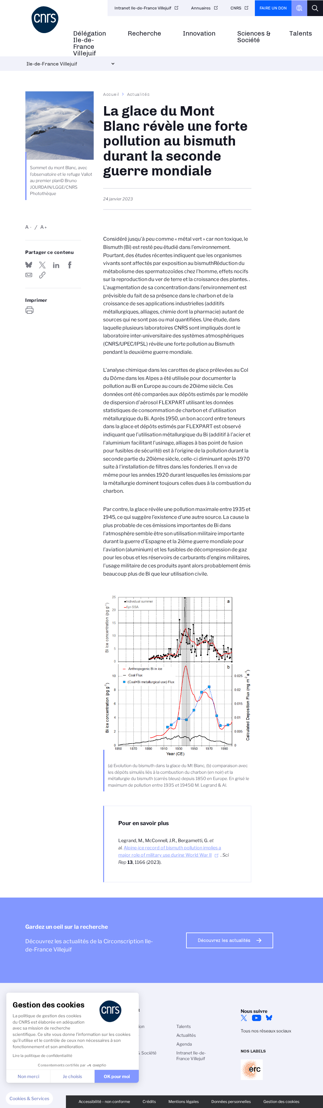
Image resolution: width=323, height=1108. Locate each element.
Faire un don (273, 8)
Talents (300, 33)
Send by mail (28, 275)
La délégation (131, 1026)
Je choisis (72, 1076)
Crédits (149, 1101)
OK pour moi (117, 1076)
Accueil (111, 94)
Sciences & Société (254, 36)
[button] (29, 1098)
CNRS (236, 8)
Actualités (138, 94)
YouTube (256, 1018)
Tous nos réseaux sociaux (266, 1030)
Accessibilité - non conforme (104, 1101)
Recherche (144, 33)
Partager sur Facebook (69, 264)
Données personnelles (231, 1101)
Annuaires (201, 8)
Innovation (199, 33)
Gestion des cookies (281, 1101)
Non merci (28, 1076)
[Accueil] (46, 19)
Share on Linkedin (56, 264)
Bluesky (269, 1018)
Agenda (184, 1044)
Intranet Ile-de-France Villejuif (143, 8)
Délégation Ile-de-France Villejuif (89, 43)
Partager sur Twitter (42, 264)
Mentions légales (183, 1101)
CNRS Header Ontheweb (299, 8)
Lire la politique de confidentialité (42, 1055)
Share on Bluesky (28, 264)
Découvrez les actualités (224, 940)
